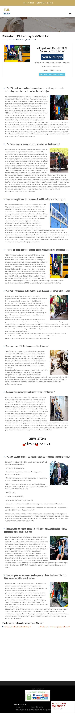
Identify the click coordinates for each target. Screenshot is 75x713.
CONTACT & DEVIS (46, 3)
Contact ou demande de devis (53, 74)
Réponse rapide (37, 443)
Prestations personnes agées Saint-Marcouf (55, 627)
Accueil (4, 40)
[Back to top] (69, 707)
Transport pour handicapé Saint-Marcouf (17, 627)
